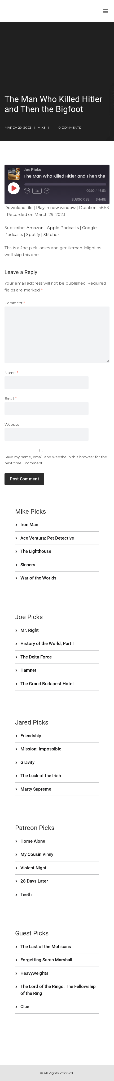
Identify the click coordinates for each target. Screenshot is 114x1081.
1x (37, 191)
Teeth (26, 894)
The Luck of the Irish (40, 775)
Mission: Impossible (40, 748)
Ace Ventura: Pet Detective (47, 538)
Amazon (35, 227)
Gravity (27, 762)
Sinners (27, 564)
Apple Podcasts (63, 227)
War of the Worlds (38, 578)
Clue (24, 1006)
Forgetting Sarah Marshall (46, 959)
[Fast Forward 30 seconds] (47, 191)
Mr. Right (29, 630)
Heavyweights (34, 973)
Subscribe (80, 199)
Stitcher (51, 234)
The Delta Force (36, 657)
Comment (15, 303)
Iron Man (29, 524)
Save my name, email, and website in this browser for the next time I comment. (56, 460)
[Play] (13, 188)
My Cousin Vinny (36, 854)
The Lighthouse (35, 551)
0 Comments (69, 127)
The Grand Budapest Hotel (46, 683)
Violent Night (33, 867)
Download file (19, 207)
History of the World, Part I (47, 643)
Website (12, 424)
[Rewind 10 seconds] (27, 191)
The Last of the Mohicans (45, 946)
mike (42, 127)
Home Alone (32, 841)
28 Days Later (34, 881)
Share (101, 199)
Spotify (33, 234)
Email (10, 398)
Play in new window (56, 207)
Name (11, 372)
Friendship (30, 735)
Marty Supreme (35, 789)
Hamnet (28, 670)
